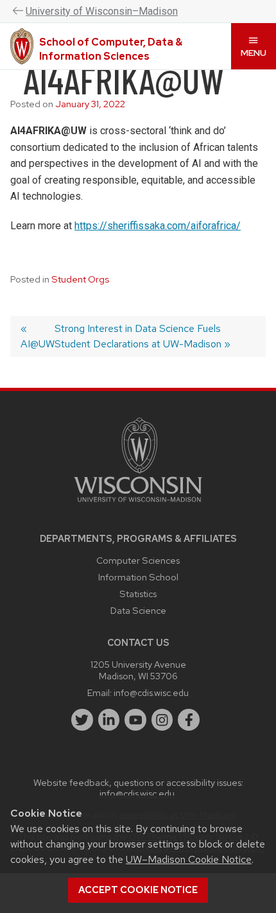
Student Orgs (80, 279)
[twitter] (82, 720)
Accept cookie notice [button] (138, 889)
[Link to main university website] (138, 504)
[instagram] (162, 720)
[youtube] (135, 720)
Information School (138, 577)
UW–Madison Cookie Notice (189, 859)
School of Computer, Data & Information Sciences (110, 49)
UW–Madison (102, 11)
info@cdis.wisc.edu (151, 692)
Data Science (138, 610)
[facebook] (189, 720)
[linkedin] (109, 720)
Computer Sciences (138, 560)
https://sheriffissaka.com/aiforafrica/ (157, 226)
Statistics (138, 593)
